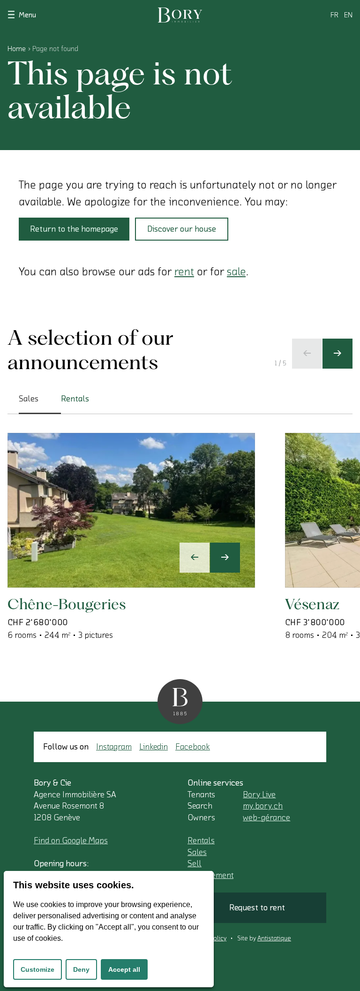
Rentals (201, 840)
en (348, 15)
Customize (37, 969)
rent (184, 271)
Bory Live (259, 794)
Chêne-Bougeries (67, 604)
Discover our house (181, 229)
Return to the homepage (74, 229)
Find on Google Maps (71, 840)
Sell (195, 863)
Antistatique (274, 938)
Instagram (114, 746)
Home (17, 49)
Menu (27, 15)
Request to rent (257, 907)
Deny (81, 969)
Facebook (192, 746)
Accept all (124, 969)
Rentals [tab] (75, 398)
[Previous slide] (307, 354)
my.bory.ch (263, 806)
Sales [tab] (28, 398)
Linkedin (153, 746)
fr (334, 15)
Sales (197, 852)
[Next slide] (337, 354)
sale (236, 271)
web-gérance (266, 817)
